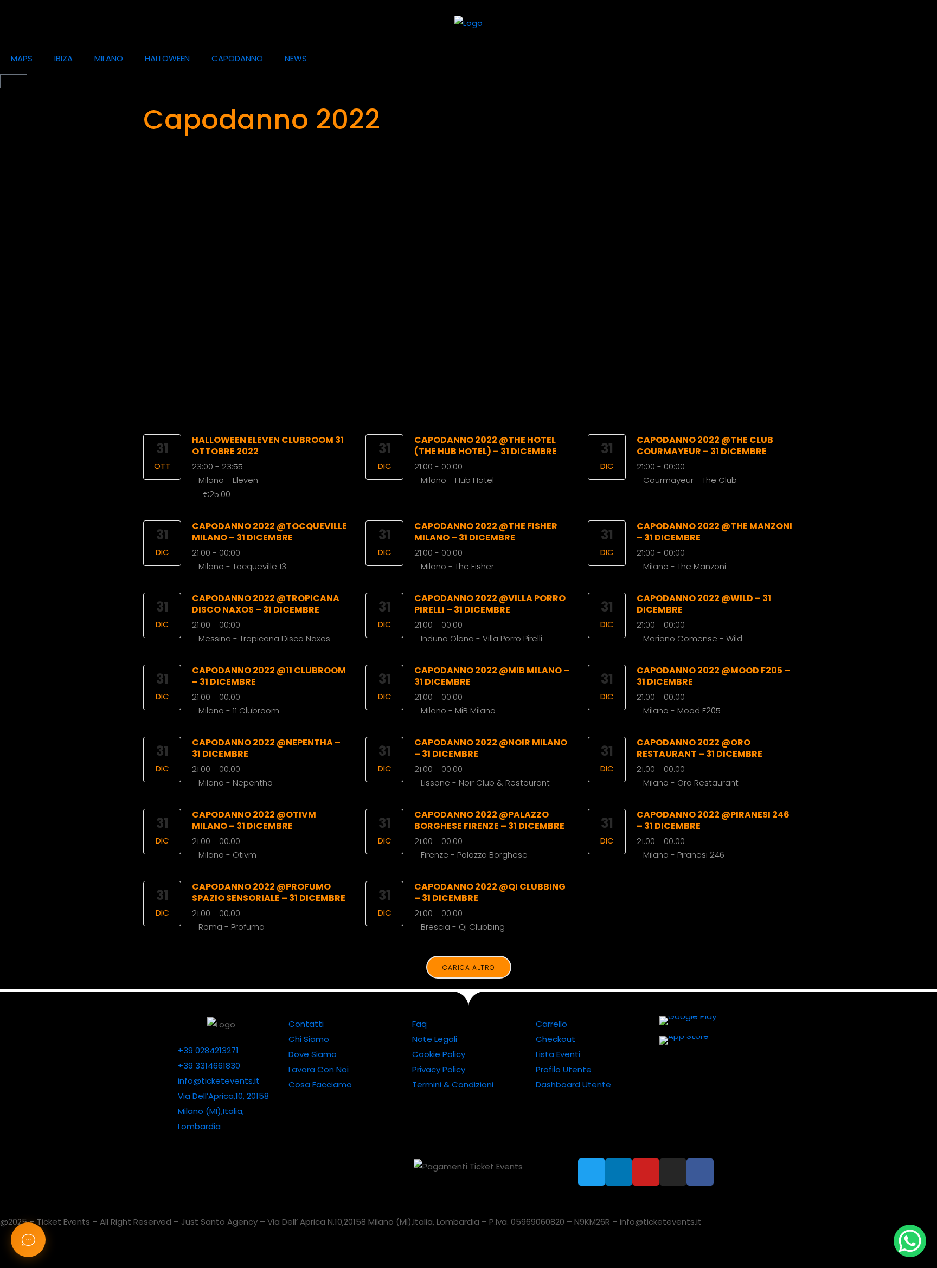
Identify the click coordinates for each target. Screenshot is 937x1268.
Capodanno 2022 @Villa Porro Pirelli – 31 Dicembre (490, 604)
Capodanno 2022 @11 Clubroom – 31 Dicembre (269, 676)
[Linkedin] (618, 1172)
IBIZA (63, 58)
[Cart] (13, 81)
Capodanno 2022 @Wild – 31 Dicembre (704, 604)
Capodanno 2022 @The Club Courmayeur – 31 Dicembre (705, 446)
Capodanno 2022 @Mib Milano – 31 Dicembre (491, 676)
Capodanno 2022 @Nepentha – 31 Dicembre (266, 748)
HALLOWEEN (167, 58)
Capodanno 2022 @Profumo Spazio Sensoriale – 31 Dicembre (268, 892)
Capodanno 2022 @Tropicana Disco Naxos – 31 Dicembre (265, 604)
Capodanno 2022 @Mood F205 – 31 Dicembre (713, 676)
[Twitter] (591, 1172)
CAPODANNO (237, 58)
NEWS (296, 58)
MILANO (108, 58)
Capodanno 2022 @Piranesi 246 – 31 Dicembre (713, 820)
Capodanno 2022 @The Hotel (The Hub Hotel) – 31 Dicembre (485, 446)
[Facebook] (700, 1172)
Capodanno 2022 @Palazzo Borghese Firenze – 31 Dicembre (489, 820)
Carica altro (468, 967)
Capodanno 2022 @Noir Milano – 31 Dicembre (490, 748)
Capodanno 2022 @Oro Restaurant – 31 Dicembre (699, 748)
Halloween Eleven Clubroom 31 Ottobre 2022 (268, 446)
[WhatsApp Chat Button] (910, 1241)
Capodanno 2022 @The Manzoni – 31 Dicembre (714, 532)
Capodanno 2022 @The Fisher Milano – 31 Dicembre (485, 532)
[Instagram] (672, 1172)
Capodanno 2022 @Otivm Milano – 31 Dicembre (254, 820)
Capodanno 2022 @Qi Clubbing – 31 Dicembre (490, 892)
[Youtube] (645, 1172)
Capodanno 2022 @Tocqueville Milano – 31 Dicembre (269, 532)
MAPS (22, 58)
